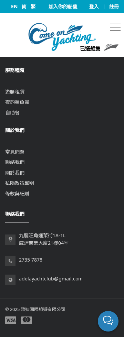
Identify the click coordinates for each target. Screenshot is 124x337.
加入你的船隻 (63, 6)
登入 (94, 6)
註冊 (114, 6)
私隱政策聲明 (19, 183)
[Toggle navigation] (115, 26)
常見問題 (14, 151)
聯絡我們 (14, 162)
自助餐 (12, 112)
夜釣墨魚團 (17, 102)
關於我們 (14, 172)
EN (14, 6)
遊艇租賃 (14, 91)
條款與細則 (17, 193)
